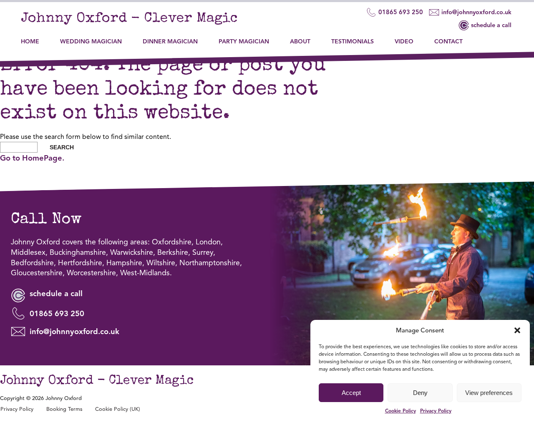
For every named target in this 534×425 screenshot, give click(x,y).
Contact (448, 41)
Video (404, 41)
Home (30, 41)
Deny (420, 392)
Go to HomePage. (32, 158)
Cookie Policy (400, 410)
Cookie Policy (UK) (117, 409)
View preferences (489, 392)
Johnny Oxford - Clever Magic (129, 19)
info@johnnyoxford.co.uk (476, 12)
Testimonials (352, 41)
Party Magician (244, 41)
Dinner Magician (170, 41)
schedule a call (491, 25)
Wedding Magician (91, 41)
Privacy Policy (435, 410)
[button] (517, 330)
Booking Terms (64, 409)
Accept (351, 392)
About (300, 41)
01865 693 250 (400, 12)
